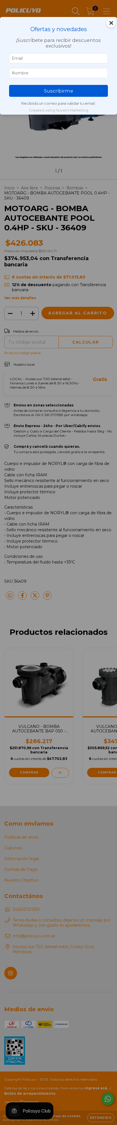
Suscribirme (58, 91)
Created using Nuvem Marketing (58, 110)
